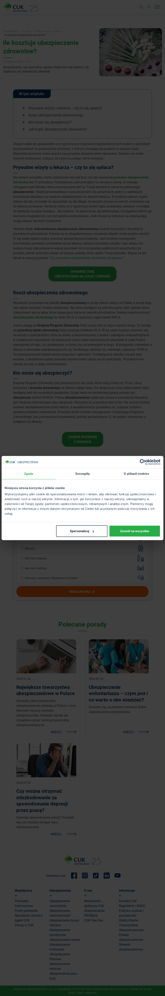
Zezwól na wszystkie (134, 531)
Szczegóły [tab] (82, 473)
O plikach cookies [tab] (136, 473)
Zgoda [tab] (28, 473)
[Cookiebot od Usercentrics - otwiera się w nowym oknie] (142, 462)
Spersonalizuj (79, 531)
